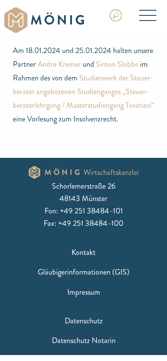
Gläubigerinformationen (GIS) (83, 272)
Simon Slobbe (117, 64)
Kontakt (83, 252)
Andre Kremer (59, 64)
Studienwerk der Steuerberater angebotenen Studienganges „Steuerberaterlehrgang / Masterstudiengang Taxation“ (83, 91)
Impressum (83, 292)
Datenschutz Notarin (84, 340)
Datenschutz (84, 320)
